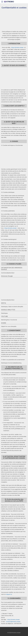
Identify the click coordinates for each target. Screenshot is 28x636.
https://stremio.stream (17, 47)
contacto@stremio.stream (13, 621)
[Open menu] (2, 2)
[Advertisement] (14, 20)
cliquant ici (9, 594)
